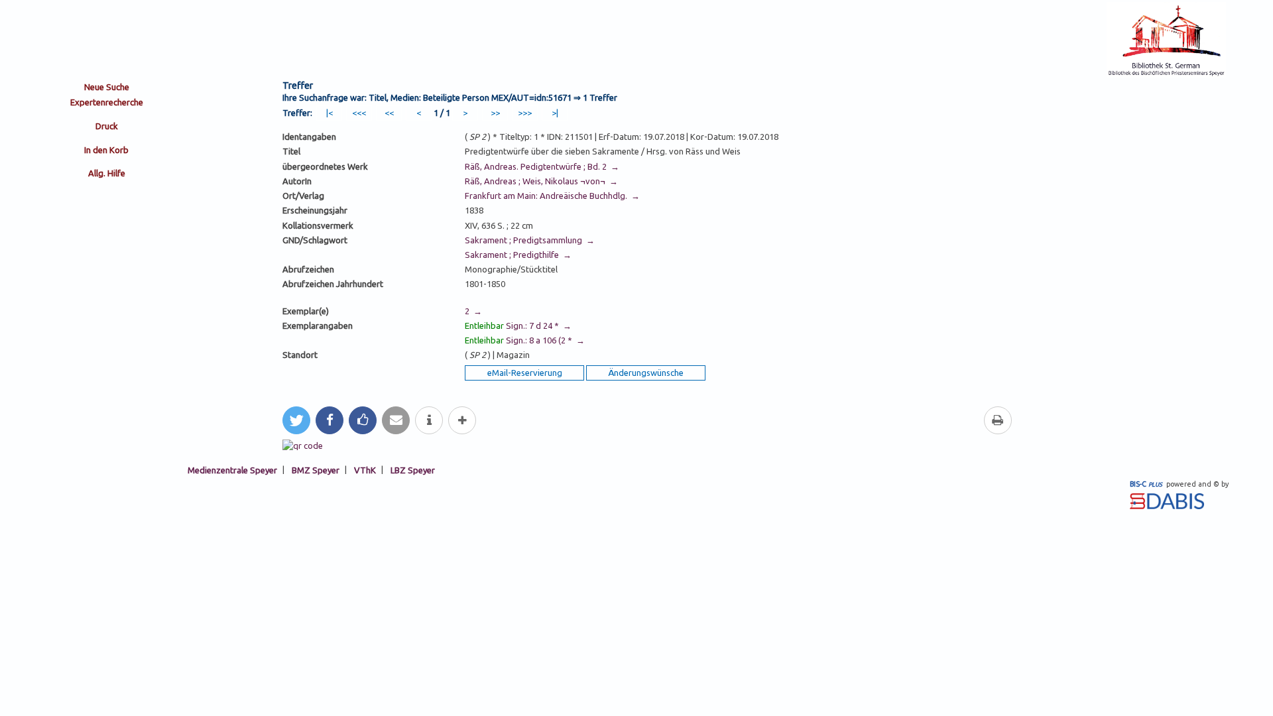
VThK (365, 469)
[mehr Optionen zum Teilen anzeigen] (462, 420)
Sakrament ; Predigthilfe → (518, 254)
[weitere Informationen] (429, 420)
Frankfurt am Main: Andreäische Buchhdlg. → (552, 195)
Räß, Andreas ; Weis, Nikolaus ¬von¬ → (541, 181)
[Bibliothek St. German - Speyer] (1166, 74)
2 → (473, 311)
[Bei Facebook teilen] (329, 420)
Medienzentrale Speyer (232, 469)
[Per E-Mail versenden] (396, 420)
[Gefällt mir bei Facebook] (363, 420)
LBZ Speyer (413, 469)
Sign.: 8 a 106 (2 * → (525, 340)
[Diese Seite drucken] (998, 420)
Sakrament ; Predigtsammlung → (530, 240)
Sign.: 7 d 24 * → (518, 325)
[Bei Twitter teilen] (296, 420)
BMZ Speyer (315, 469)
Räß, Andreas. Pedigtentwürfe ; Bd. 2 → (542, 166)
